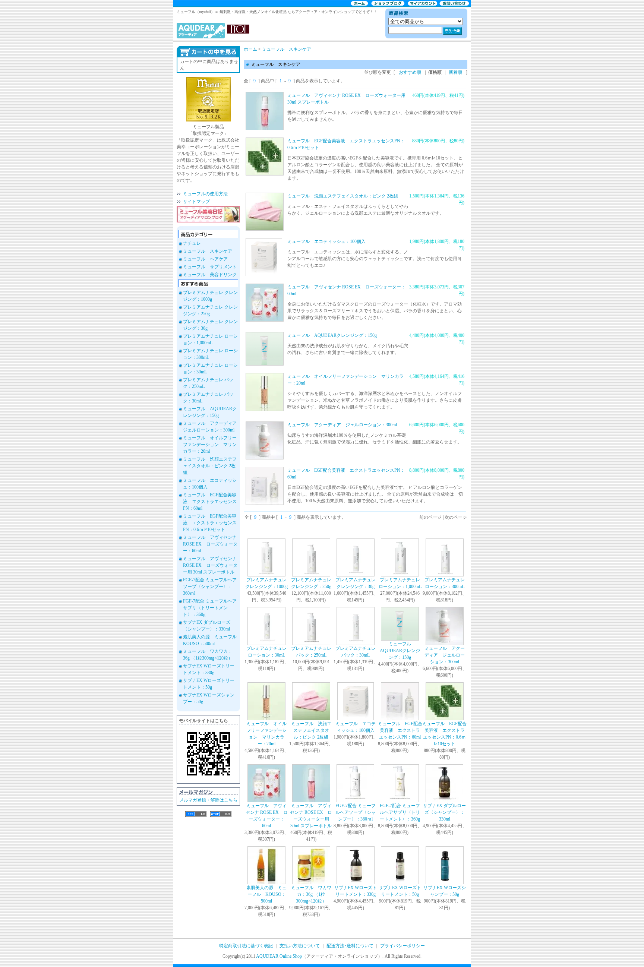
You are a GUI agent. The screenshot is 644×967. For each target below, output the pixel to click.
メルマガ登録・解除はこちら (208, 800)
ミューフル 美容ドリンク (210, 274)
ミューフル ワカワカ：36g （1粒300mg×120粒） (311, 894)
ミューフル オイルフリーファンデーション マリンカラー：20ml (210, 444)
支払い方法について (300, 945)
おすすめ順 (410, 72)
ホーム (250, 49)
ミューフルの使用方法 (205, 193)
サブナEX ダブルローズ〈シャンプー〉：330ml (444, 812)
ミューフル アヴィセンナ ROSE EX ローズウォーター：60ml (210, 544)
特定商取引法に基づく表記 (246, 945)
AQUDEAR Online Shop (279, 956)
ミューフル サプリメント (210, 266)
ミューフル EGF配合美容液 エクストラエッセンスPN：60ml (210, 501)
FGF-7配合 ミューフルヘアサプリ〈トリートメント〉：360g (210, 607)
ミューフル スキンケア (207, 251)
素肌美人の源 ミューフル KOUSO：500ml (266, 894)
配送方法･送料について (349, 945)
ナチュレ (192, 243)
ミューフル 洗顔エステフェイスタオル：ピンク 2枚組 (210, 465)
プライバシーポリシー (402, 945)
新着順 (455, 72)
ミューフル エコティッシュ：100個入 (326, 241)
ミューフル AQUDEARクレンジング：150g (332, 335)
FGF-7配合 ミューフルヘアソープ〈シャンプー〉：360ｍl (210, 586)
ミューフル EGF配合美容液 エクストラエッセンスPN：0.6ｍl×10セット (210, 522)
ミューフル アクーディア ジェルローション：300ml (342, 424)
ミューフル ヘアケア (205, 259)
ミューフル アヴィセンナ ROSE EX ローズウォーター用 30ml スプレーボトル (210, 565)
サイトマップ (196, 201)
